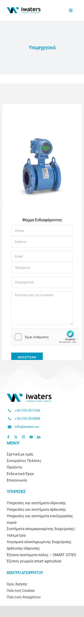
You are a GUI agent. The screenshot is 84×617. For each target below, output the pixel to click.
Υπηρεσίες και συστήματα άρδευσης (36, 509)
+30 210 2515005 (27, 419)
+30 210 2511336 (27, 410)
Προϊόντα (14, 467)
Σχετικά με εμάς (20, 454)
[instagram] (23, 437)
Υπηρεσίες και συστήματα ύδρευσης (36, 503)
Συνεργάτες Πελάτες (24, 461)
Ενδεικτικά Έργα (20, 474)
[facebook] (8, 437)
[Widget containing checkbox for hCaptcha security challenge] (45, 336)
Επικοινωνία (17, 480)
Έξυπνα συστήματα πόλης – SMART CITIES (41, 555)
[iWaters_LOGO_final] (24, 9)
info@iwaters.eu (27, 427)
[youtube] (31, 437)
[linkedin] (38, 437)
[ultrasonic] (42, 137)
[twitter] (15, 437)
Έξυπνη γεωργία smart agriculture (34, 561)
